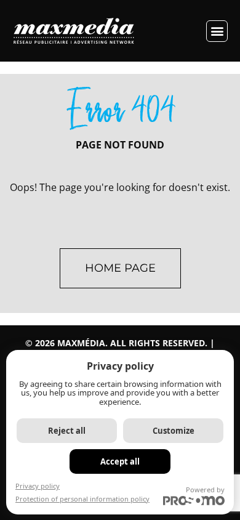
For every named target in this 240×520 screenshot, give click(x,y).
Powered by (205, 489)
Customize (173, 430)
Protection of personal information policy (82, 498)
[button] (217, 31)
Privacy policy (37, 485)
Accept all (120, 461)
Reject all (67, 430)
